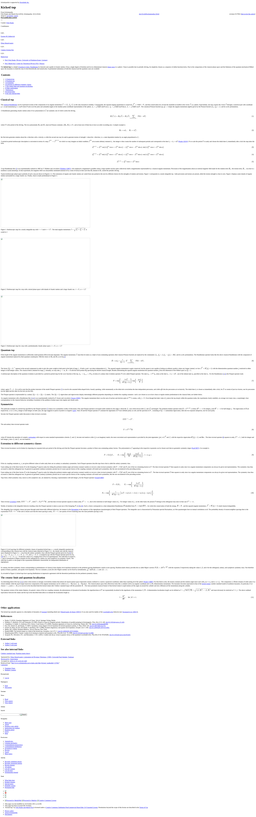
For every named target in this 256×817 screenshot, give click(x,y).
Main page (8, 723)
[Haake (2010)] (183, 141)
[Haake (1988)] (148, 582)
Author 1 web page (11, 643)
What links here (10, 780)
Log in (7, 678)
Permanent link (9, 787)
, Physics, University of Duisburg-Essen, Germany (26, 60)
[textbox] (68, 104)
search (16, 16)
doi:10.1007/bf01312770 (97, 626)
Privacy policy (9, 811)
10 (82, 506)
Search (3, 710)
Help (6, 733)
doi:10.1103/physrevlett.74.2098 (83, 633)
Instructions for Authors (12, 728)
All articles (8, 767)
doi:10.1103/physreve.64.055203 (120, 635)
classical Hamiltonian (10, 104)
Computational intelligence (13, 746)
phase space (111, 67)
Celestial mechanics (11, 743)
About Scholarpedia (11, 813)
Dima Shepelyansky (7, 43)
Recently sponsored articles (13, 763)
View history (9, 703)
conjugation (32, 437)
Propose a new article (11, 726)
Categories (4, 665)
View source (9, 701)
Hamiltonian (34, 67)
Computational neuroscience (14, 745)
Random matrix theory (23, 653)
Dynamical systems (11, 748)
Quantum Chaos (10, 668)
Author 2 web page (11, 645)
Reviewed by (5, 659)
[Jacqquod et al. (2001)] (129, 612)
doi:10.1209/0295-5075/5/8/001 (68, 631)
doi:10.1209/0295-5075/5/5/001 (99, 627)
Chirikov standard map (8, 653)
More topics (8, 754)
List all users (9, 770)
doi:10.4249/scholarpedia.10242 (149, 14)
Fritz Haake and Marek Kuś (25, 807)
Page (6, 686)
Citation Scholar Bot (7, 50)
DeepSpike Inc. (24, 2)
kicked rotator (206, 584)
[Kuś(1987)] (195, 448)
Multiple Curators (10, 670)
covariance (13, 502)
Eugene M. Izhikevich (8, 36)
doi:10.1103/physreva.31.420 (115, 622)
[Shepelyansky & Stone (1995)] (70, 612)
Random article (9, 730)
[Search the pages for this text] (23, 715)
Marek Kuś (4, 57)
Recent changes (10, 765)
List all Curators (10, 769)
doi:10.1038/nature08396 (100, 624)
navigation (10, 16)
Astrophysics (9, 741)
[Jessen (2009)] (75, 398)
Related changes (10, 782)
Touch (7, 752)
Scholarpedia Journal (11, 772)
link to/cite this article (248, 14)
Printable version (10, 786)
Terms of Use (143, 807)
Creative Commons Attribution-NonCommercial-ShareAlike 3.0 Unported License (72, 807)
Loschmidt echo (108, 612)
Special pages (9, 784)
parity (74, 410)
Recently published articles (13, 761)
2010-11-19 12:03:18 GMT (18, 661)
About (7, 724)
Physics (7, 750)
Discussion (8, 687)
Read (6, 699)
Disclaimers (8, 814)
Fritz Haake (10, 23)
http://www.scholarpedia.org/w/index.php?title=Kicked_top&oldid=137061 (35, 663)
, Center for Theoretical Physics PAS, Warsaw (24, 63)
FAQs (7, 732)
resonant (44, 612)
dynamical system (23, 67)
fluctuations (75, 509)
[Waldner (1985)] (65, 168)
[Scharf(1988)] (99, 478)
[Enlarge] (1, 547)
